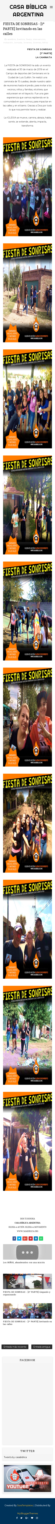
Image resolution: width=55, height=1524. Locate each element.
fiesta (29, 39)
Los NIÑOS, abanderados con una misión (24, 1262)
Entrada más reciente (15, 1346)
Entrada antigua (41, 1346)
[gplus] (27, 1518)
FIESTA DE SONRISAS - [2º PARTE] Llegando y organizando (26, 1293)
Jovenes (27, 42)
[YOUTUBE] (27, 1478)
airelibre (11, 39)
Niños (45, 42)
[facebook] (17, 1518)
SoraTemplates (25, 1505)
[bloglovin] (32, 1518)
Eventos (21, 39)
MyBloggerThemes (27, 1513)
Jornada (18, 42)
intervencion (39, 39)
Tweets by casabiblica (15, 1457)
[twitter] (21, 1518)
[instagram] (37, 1518)
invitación (8, 42)
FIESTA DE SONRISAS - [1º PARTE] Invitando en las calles (27, 1322)
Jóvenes (37, 42)
